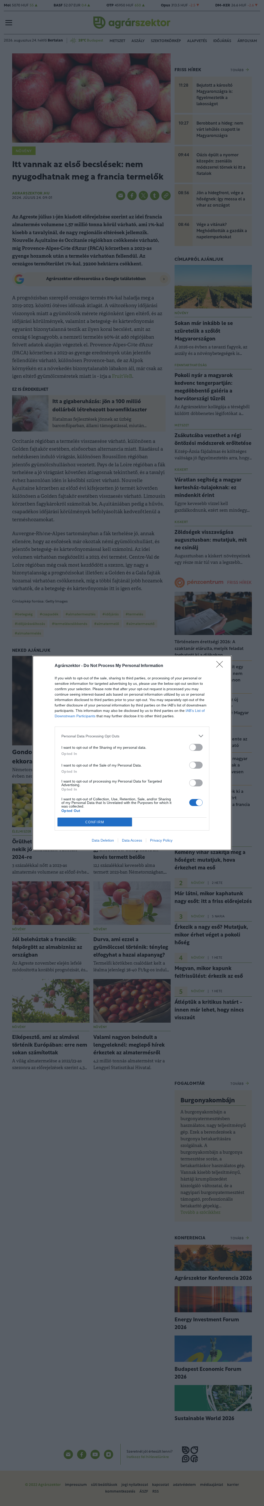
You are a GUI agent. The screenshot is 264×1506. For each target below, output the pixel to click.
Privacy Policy (161, 840)
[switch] (196, 747)
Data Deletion (103, 840)
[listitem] (132, 736)
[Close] (221, 666)
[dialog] (132, 753)
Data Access (132, 840)
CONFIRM (94, 822)
